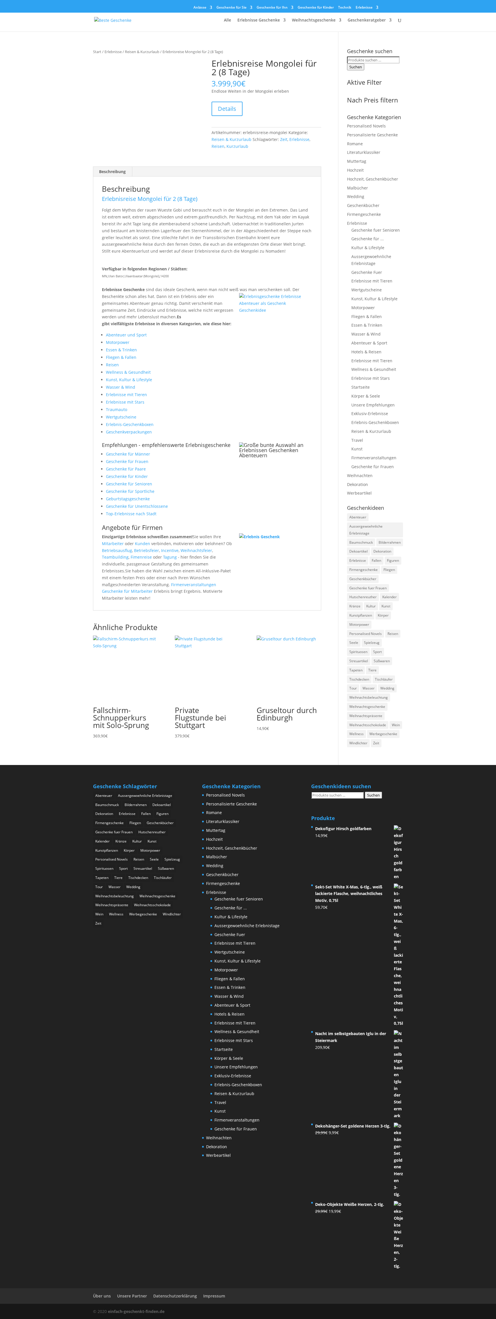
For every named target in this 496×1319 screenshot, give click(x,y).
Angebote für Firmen (132, 527)
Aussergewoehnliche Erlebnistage (366, 530)
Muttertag (356, 161)
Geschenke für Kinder (316, 8)
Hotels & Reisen (366, 352)
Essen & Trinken (121, 349)
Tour (353, 688)
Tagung (170, 557)
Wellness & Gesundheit (128, 372)
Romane (355, 143)
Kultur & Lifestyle (367, 247)
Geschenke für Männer (128, 454)
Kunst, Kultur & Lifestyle (129, 379)
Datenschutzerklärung (175, 1296)
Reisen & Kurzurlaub (142, 51)
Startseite (360, 387)
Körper (383, 615)
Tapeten (356, 670)
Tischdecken (359, 679)
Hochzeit (355, 170)
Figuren (393, 560)
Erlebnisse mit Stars (125, 402)
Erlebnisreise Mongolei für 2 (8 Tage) (149, 199)
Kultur (371, 606)
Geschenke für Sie (231, 8)
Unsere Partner (132, 1296)
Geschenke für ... (367, 238)
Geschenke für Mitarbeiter (127, 591)
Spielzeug (371, 642)
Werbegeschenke (383, 733)
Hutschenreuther (363, 596)
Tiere (372, 670)
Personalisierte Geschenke (372, 134)
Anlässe (199, 8)
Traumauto (116, 409)
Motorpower (117, 342)
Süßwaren (382, 660)
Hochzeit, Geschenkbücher (372, 179)
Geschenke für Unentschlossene (137, 506)
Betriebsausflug (117, 550)
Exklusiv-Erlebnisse (369, 413)
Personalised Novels (366, 126)
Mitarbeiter (113, 543)
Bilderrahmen (390, 542)
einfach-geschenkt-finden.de (136, 1311)
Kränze (355, 606)
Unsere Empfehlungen (373, 405)
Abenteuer (357, 517)
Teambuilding (115, 557)
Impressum (214, 1296)
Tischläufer (384, 679)
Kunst (357, 449)
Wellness (356, 733)
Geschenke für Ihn (272, 8)
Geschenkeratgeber (367, 20)
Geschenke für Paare (126, 469)
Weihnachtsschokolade (367, 725)
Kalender (389, 596)
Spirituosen (358, 651)
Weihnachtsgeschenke (314, 20)
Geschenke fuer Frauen (368, 588)
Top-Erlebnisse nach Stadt (131, 513)
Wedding (355, 196)
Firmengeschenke (364, 214)
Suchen (355, 66)
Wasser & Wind (120, 387)
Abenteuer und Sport (126, 335)
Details (227, 109)
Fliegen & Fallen (121, 357)
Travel (357, 440)
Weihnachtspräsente (365, 715)
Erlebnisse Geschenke (258, 20)
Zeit (283, 139)
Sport (377, 651)
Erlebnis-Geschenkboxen (130, 424)
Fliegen (389, 569)
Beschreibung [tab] (112, 171)
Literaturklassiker (363, 152)
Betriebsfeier (146, 550)
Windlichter (358, 743)
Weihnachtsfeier (196, 550)
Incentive (170, 550)
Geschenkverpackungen (129, 432)
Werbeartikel (359, 493)
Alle (227, 20)
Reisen (218, 146)
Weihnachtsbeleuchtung (368, 697)
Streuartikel (358, 660)
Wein (396, 725)
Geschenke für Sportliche (130, 491)
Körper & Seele (365, 396)
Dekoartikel (358, 551)
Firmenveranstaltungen (193, 584)
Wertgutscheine (121, 417)
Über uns (102, 1296)
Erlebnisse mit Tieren (126, 394)
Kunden (142, 543)
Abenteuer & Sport (369, 343)
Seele (353, 642)
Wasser (369, 688)
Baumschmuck (361, 542)
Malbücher (357, 188)
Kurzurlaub (237, 146)
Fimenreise (141, 557)
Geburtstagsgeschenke (128, 498)
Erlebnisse (364, 8)
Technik (344, 8)
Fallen (376, 560)
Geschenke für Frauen (127, 461)
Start (97, 51)
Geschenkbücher (363, 205)
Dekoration (357, 484)
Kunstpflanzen (360, 615)
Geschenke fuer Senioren (375, 230)
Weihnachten (360, 475)
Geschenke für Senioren (129, 484)
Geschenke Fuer (366, 272)
